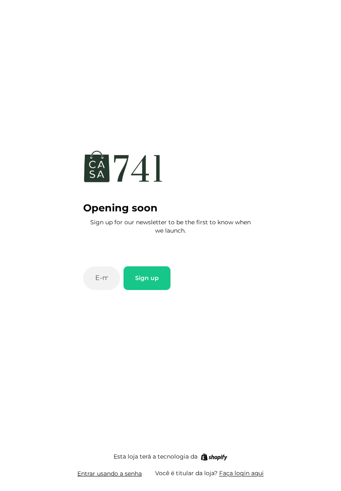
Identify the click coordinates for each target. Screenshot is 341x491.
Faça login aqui (241, 473)
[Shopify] (214, 457)
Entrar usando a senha (109, 473)
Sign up (147, 278)
